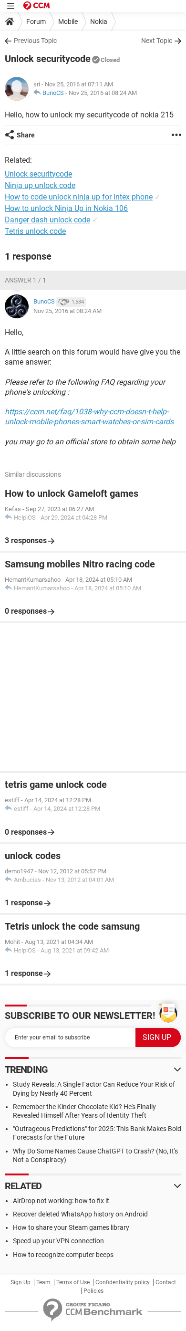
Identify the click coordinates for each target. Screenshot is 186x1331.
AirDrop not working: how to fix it (61, 1201)
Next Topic (156, 40)
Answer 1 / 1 (25, 280)
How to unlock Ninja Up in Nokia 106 (66, 208)
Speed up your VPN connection (58, 1241)
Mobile (68, 21)
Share (26, 135)
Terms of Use (73, 1282)
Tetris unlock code (35, 231)
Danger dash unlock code (47, 219)
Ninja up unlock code (40, 185)
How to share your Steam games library (71, 1227)
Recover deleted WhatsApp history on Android (80, 1214)
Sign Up (20, 1282)
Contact (165, 1282)
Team (43, 1282)
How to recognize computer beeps (63, 1254)
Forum (36, 21)
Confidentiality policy (122, 1282)
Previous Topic (35, 40)
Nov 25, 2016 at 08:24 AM (103, 92)
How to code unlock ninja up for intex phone (79, 196)
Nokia (98, 21)
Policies (93, 1291)
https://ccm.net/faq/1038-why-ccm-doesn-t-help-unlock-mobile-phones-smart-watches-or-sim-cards (89, 416)
